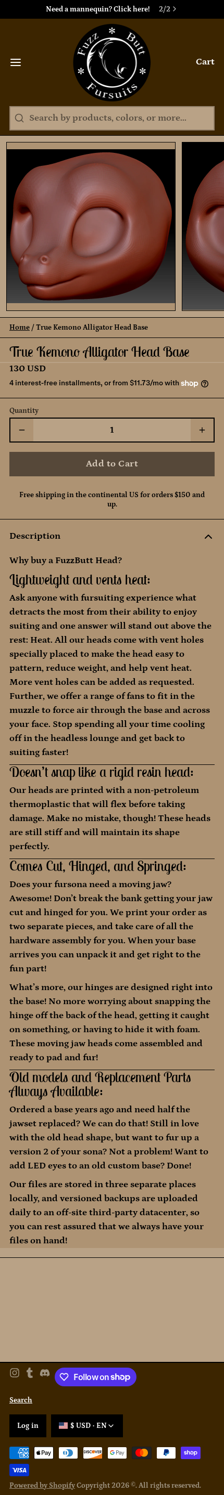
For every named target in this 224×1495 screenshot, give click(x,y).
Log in (28, 1426)
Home (19, 327)
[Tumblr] (29, 1377)
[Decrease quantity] (21, 430)
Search (20, 1400)
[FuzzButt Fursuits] (112, 62)
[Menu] (20, 62)
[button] (112, 464)
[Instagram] (14, 1377)
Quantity (24, 411)
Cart (205, 62)
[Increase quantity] (202, 430)
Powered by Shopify (42, 1485)
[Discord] (45, 1377)
